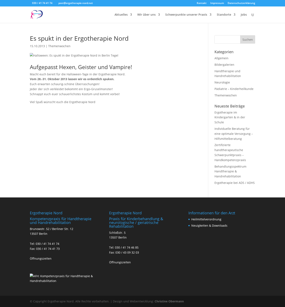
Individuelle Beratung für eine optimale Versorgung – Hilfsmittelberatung (233, 134)
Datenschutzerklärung (241, 3)
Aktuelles (121, 14)
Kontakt (202, 3)
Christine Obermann (169, 301)
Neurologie (222, 82)
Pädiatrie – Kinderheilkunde (233, 89)
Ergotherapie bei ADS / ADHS (234, 183)
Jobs (244, 14)
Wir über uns (146, 14)
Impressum (217, 3)
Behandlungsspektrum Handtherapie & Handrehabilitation (230, 171)
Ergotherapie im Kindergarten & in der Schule (229, 117)
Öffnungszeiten (41, 258)
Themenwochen (59, 46)
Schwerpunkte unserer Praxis (186, 14)
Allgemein (221, 58)
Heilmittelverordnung (206, 219)
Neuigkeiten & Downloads (209, 225)
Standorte (224, 14)
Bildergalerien (224, 65)
